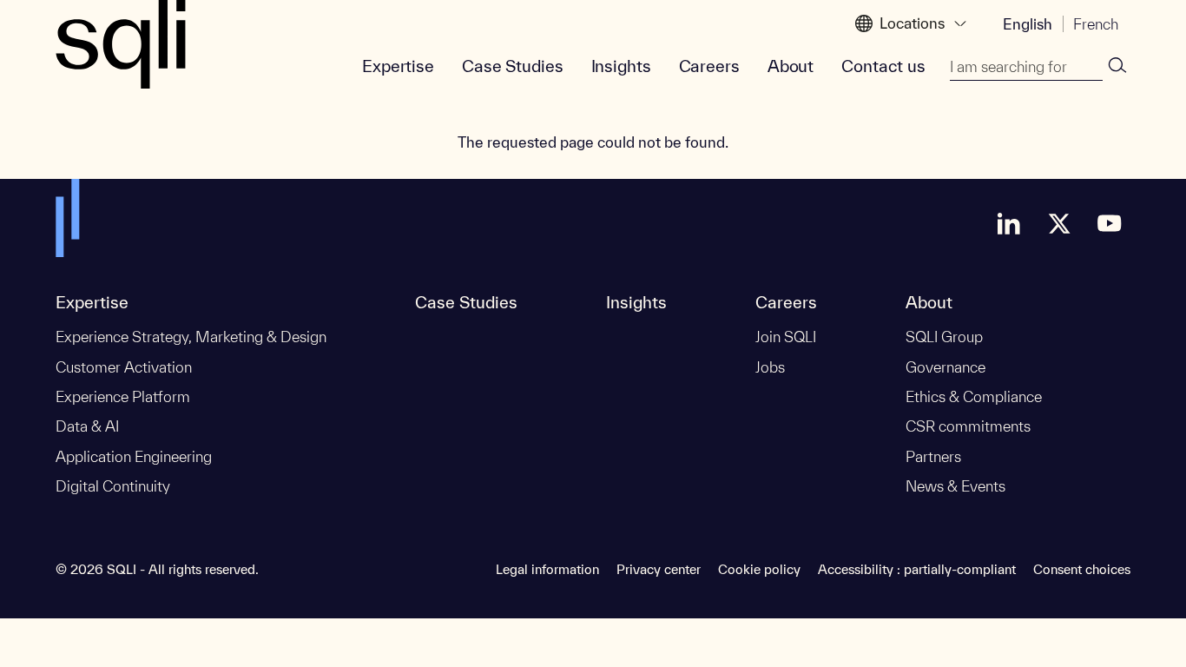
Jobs (770, 367)
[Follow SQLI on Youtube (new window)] (1109, 223)
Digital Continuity (113, 486)
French (1095, 24)
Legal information (547, 569)
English (1027, 24)
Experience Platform (123, 396)
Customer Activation (124, 367)
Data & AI (87, 426)
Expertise (398, 66)
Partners (933, 456)
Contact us (883, 66)
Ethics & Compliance (974, 396)
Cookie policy (759, 569)
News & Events (955, 486)
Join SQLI (785, 336)
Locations (912, 23)
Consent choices (1081, 569)
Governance (945, 367)
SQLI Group (944, 336)
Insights (621, 66)
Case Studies (512, 66)
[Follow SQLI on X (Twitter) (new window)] (1059, 223)
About (791, 66)
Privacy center (658, 569)
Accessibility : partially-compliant (917, 569)
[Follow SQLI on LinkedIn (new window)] (1009, 223)
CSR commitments (968, 426)
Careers (709, 66)
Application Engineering (134, 456)
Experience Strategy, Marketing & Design (191, 336)
